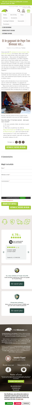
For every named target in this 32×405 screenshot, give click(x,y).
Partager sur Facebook (16, 142)
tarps (8, 350)
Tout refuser (18, 403)
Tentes (23, 48)
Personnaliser (26, 403)
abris (5, 350)
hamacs (12, 350)
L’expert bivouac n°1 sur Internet (10, 333)
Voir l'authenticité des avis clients (18, 242)
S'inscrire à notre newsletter (16, 381)
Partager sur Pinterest (23, 142)
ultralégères (12, 347)
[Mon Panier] (28, 10)
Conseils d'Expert (19, 359)
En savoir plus (17, 284)
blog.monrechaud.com (9, 129)
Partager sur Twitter (19, 142)
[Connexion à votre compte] (23, 10)
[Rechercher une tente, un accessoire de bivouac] (19, 10)
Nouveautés (16, 390)
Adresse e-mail (5, 174)
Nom (3, 168)
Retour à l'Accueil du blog (16, 147)
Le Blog (24, 369)
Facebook (8, 369)
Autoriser (22, 197)
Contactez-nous (16, 388)
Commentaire (5, 181)
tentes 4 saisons (26, 347)
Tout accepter (9, 403)
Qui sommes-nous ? (16, 386)
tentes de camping (18, 346)
